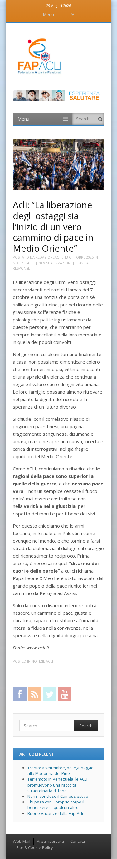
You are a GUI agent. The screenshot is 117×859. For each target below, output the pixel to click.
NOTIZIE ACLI (23, 263)
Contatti (77, 841)
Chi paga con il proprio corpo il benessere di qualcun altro (55, 804)
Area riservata (50, 841)
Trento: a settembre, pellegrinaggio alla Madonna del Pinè (60, 770)
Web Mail (21, 841)
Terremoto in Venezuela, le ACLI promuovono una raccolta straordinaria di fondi (57, 784)
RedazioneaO (48, 257)
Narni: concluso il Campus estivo (57, 796)
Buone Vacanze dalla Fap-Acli (55, 813)
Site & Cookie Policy (34, 847)
